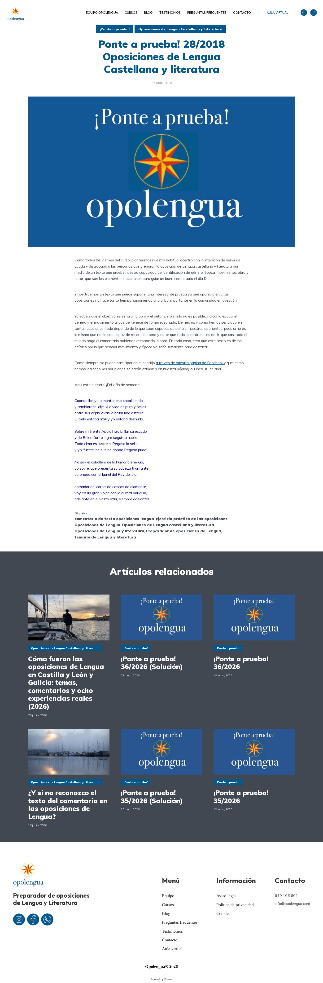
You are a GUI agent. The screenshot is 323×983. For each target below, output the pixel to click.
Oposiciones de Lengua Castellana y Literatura (180, 29)
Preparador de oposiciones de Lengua (183, 531)
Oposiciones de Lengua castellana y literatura (168, 524)
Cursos (168, 904)
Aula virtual (172, 948)
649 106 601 (286, 895)
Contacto (169, 940)
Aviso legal (226, 895)
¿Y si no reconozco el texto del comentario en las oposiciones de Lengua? (67, 804)
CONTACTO (242, 12)
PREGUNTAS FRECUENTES (207, 12)
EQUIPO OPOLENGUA (102, 12)
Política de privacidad (235, 904)
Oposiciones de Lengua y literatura (109, 531)
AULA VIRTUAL (277, 12)
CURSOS (131, 12)
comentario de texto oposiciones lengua (114, 518)
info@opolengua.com (292, 903)
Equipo (168, 895)
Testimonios (172, 931)
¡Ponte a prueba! (115, 29)
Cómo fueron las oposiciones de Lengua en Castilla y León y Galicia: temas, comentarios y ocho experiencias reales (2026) (66, 682)
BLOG (148, 12)
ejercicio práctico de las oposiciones (191, 518)
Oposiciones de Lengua (97, 524)
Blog (166, 913)
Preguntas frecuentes (179, 922)
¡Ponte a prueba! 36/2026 (241, 663)
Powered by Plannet (161, 979)
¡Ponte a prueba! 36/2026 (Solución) (152, 663)
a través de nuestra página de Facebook (190, 362)
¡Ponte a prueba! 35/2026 (241, 797)
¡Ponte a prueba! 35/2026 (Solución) (152, 797)
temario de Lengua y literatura (105, 537)
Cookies (223, 913)
